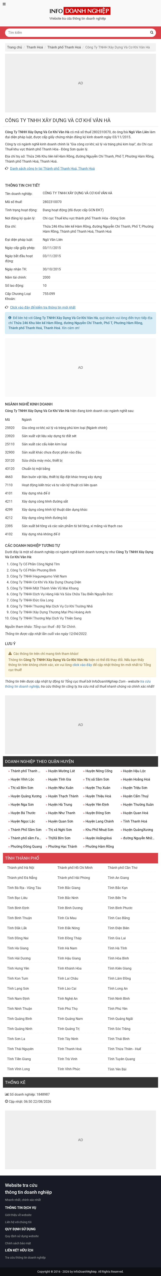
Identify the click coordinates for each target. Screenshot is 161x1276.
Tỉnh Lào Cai (66, 989)
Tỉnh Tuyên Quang (121, 1059)
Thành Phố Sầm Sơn (25, 830)
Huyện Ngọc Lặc (21, 821)
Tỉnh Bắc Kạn (118, 888)
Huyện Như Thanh (60, 813)
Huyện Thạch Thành (62, 796)
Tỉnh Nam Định (18, 999)
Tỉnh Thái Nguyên (20, 1049)
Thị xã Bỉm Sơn (20, 788)
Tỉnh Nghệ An (67, 999)
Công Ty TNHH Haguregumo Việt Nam (38, 576)
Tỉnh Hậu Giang (69, 958)
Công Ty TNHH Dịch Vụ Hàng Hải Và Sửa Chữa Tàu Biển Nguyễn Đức (61, 594)
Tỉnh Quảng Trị (68, 1029)
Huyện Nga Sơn (21, 805)
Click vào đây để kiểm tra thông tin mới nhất (42, 307)
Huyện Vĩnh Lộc (21, 779)
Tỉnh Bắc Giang (68, 888)
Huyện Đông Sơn (96, 813)
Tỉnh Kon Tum (17, 978)
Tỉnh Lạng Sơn (18, 989)
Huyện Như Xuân (59, 788)
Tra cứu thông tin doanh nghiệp (25, 1257)
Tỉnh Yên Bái (117, 1069)
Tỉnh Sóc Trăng (119, 1029)
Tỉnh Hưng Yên (18, 968)
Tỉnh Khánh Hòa (69, 968)
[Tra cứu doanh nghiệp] (80, 13)
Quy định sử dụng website (22, 1236)
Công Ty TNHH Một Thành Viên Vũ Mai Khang (44, 588)
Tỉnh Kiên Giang (119, 968)
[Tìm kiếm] (152, 33)
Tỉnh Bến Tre (117, 898)
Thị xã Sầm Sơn (96, 779)
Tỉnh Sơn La (16, 1039)
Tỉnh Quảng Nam (70, 1019)
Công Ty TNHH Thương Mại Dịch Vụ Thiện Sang (46, 618)
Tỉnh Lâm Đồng (119, 978)
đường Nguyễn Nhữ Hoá (138, 838)
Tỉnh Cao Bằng (119, 918)
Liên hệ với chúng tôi (18, 1222)
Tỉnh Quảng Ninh (19, 1029)
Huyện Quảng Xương (25, 796)
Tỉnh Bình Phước (120, 908)
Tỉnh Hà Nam (67, 948)
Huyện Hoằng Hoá (135, 779)
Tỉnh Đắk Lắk (17, 928)
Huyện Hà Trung (59, 805)
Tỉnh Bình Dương (70, 908)
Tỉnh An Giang (118, 878)
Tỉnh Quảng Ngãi (120, 1019)
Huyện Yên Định (96, 805)
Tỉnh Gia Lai (117, 938)
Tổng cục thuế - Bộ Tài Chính (54, 627)
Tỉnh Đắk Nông (68, 928)
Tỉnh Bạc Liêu (17, 898)
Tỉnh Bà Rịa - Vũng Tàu (24, 888)
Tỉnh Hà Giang (18, 948)
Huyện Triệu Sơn (134, 788)
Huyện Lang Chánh (98, 821)
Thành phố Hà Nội (20, 868)
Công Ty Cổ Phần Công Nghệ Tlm (35, 564)
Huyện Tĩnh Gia (58, 779)
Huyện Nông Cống (97, 771)
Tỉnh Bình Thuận (19, 918)
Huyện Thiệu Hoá (97, 796)
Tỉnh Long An (118, 989)
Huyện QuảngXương (137, 830)
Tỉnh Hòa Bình (118, 958)
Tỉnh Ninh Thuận (19, 1009)
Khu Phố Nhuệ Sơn (98, 830)
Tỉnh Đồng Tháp (69, 938)
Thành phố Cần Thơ (122, 868)
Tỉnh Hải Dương (19, 958)
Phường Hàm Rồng (98, 846)
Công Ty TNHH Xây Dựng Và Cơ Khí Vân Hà (66, 318)
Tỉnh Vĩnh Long (18, 1069)
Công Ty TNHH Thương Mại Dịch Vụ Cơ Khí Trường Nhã (51, 606)
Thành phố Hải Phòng (73, 878)
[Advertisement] (80, 83)
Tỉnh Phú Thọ (67, 1009)
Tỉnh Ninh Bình (119, 999)
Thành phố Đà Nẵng (22, 878)
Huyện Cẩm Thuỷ (135, 796)
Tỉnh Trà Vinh (67, 1059)
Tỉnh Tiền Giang (19, 1059)
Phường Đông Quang (25, 846)
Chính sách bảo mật (18, 1243)
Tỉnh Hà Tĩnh (117, 948)
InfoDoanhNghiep (85, 1271)
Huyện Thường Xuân (137, 805)
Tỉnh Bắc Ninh (67, 898)
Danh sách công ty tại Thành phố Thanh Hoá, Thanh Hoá (52, 169)
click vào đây (82, 665)
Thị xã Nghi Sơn (59, 830)
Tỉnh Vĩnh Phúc (68, 1069)
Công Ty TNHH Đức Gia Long (31, 600)
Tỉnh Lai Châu (67, 978)
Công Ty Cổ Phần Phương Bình (33, 570)
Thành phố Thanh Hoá (25, 771)
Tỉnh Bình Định (18, 908)
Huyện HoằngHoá (97, 838)
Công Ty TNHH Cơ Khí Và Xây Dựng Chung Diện (45, 582)
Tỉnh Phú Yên (117, 1009)
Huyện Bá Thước (21, 813)
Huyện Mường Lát (60, 771)
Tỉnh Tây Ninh (67, 1039)
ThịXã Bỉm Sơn (58, 838)
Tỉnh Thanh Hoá (134, 821)
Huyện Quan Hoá (134, 813)
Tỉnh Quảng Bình (19, 1019)
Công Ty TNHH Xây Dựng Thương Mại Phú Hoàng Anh (50, 612)
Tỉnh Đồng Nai (18, 938)
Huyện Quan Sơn (59, 821)
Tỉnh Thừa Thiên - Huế (124, 1049)
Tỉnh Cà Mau (67, 918)
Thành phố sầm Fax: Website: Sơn (25, 838)
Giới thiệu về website (18, 1214)
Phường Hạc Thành (61, 846)
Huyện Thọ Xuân (96, 788)
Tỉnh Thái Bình (119, 1039)
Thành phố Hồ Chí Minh (75, 868)
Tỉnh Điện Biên (118, 928)
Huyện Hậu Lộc (133, 771)
